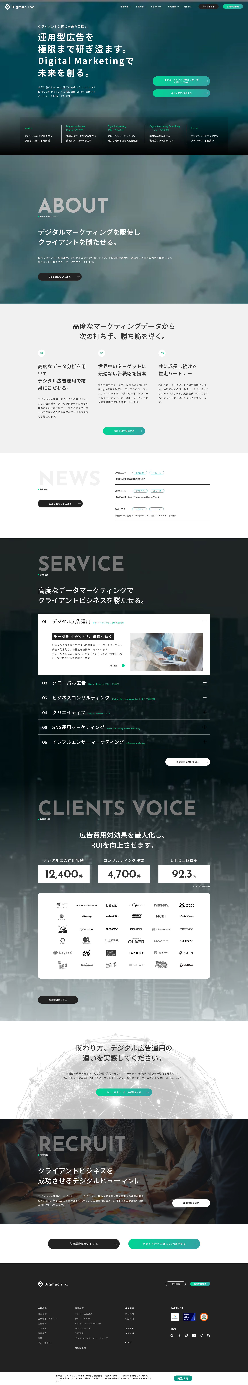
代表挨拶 (42, 1313)
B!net (128, 1342)
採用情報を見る (191, 1203)
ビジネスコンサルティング (88, 1323)
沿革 (40, 1338)
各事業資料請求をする (83, 1244)
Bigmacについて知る (60, 276)
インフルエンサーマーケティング (91, 1338)
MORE (114, 666)
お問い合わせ (233, 6)
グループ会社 (44, 1343)
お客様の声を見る (58, 1000)
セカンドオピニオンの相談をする (164, 1244)
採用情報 (172, 6)
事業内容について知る (187, 762)
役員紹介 (42, 1333)
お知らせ (187, 6)
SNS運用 (79, 1333)
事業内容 (140, 6)
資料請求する (209, 6)
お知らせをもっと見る (60, 503)
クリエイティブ (82, 1328)
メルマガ (129, 1333)
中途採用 (129, 1318)
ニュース (157, 472)
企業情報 (124, 6)
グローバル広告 (83, 1318)
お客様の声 (156, 6)
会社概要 (42, 1308)
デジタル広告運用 (84, 1313)
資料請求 (176, 1283)
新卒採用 (129, 1313)
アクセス (42, 1328)
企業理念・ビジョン (48, 1318)
